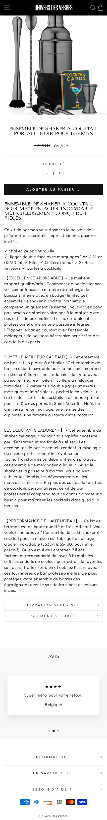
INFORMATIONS (52, 757)
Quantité (54, 164)
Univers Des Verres (53, 816)
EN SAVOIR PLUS (52, 773)
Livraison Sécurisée (53, 605)
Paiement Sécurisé (54, 616)
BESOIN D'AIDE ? (52, 789)
